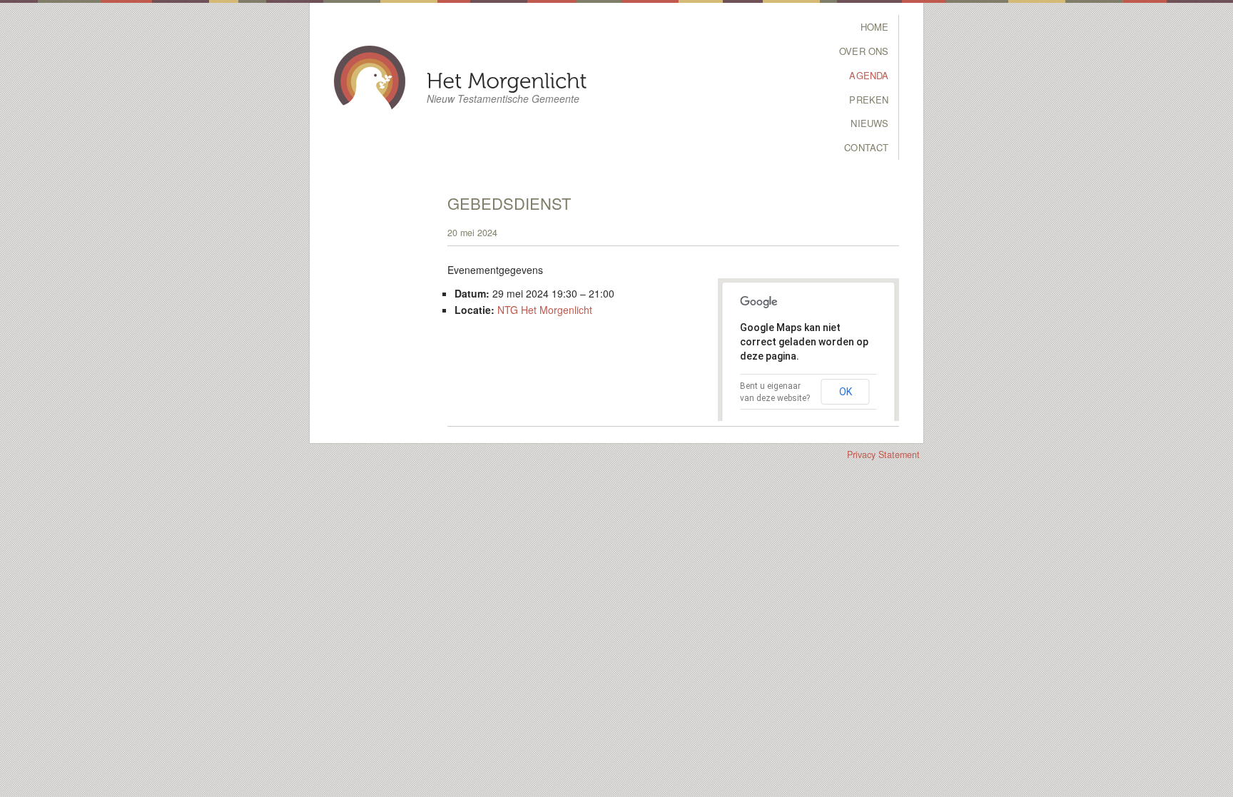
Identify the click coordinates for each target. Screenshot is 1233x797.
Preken (868, 99)
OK (845, 391)
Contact (866, 147)
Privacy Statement (883, 454)
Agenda (868, 75)
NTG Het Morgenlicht (544, 310)
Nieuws (869, 123)
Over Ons (863, 51)
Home (875, 27)
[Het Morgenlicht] (507, 79)
